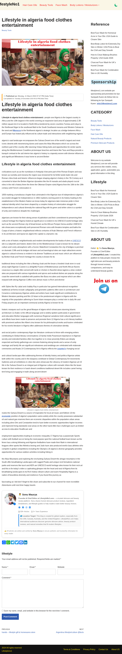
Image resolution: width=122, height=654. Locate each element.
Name (5, 567)
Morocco (17, 130)
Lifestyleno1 (7, 651)
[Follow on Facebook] (23, 507)
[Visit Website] (19, 507)
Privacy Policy (89, 649)
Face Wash (61, 5)
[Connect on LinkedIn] (30, 507)
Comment (6, 578)
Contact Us (103, 649)
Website (61, 567)
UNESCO (76, 241)
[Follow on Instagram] (26, 507)
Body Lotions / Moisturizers (102, 125)
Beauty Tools (46, 5)
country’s (61, 349)
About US (115, 649)
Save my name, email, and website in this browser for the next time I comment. (36, 611)
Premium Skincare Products (102, 143)
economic (6, 416)
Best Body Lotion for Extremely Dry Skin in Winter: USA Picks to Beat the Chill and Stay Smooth (105, 47)
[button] (98, 5)
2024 (4, 648)
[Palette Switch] (116, 5)
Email (33, 567)
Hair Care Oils (30, 5)
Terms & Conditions (71, 649)
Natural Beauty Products (101, 139)
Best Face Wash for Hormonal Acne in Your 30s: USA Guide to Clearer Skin (104, 36)
